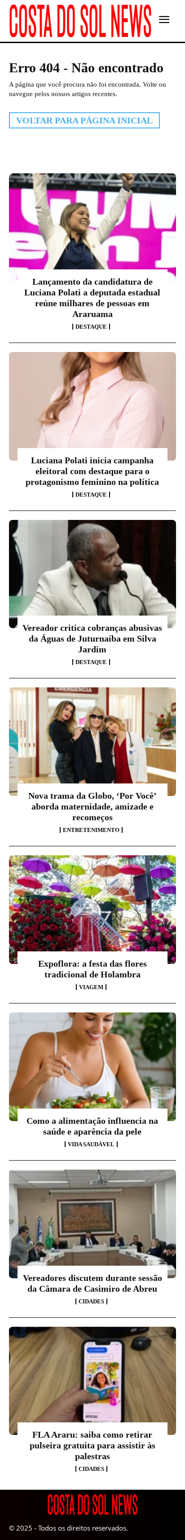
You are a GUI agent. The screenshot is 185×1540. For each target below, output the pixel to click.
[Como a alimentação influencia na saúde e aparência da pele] (92, 1066)
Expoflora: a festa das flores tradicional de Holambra (92, 969)
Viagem (91, 987)
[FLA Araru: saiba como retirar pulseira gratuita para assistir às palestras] (92, 1381)
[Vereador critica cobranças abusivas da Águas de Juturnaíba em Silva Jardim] (92, 574)
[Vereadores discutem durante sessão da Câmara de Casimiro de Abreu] (92, 1224)
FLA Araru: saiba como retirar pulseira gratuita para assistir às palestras (92, 1445)
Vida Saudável (91, 1144)
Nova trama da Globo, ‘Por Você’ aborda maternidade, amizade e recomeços (92, 806)
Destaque (91, 327)
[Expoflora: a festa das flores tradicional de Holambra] (92, 909)
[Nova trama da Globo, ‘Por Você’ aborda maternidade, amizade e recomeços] (92, 741)
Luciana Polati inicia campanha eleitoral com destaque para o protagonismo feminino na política (92, 471)
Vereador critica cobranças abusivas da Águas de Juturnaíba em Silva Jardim (92, 638)
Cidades (91, 1301)
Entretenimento (91, 830)
